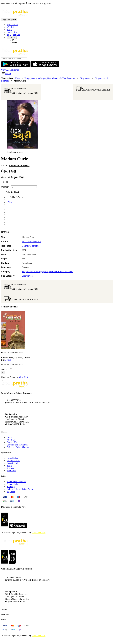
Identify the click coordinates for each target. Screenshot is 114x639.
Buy (3, 360)
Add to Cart (11, 192)
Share (10, 202)
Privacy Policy (13, 484)
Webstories (11, 470)
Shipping (11, 486)
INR (14, 40)
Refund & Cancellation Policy (20, 489)
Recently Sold (13, 463)
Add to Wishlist (16, 197)
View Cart (23, 377)
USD (14, 42)
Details (8, 360)
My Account (12, 24)
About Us (11, 440)
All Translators (13, 460)
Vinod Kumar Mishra (19, 165)
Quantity (5, 187)
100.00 (26, 357)
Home (17, 78)
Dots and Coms (38, 532)
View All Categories (10, 70)
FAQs (9, 29)
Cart (8, 73)
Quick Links (5, 614)
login (9, 34)
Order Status (12, 458)
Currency (12, 37)
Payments (11, 491)
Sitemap (10, 468)
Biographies (85, 78)
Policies (3, 619)
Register (16, 34)
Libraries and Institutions (17, 445)
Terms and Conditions (16, 481)
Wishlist (10, 27)
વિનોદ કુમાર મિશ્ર (16, 177)
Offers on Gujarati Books (18, 447)
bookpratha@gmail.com (15, 408)
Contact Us (12, 32)
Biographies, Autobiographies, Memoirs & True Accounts (49, 78)
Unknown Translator (31, 246)
